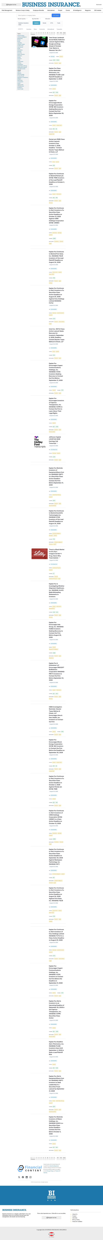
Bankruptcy (20, 38)
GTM (54, 539)
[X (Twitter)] (19, 1177)
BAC (54, 92)
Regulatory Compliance (22, 77)
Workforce (19, 87)
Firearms (19, 58)
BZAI (57, 1147)
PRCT (57, 693)
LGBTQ (19, 71)
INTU (54, 355)
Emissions (19, 55)
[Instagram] (30, 1177)
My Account (98, 4)
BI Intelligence (77, 10)
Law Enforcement (21, 68)
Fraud (18, 60)
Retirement (19, 80)
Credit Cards (20, 45)
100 (61, 33)
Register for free (12, 4)
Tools (58, 23)
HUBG (54, 652)
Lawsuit (19, 70)
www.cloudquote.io (54, 1166)
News (35, 29)
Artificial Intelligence (22, 37)
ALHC (54, 612)
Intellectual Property (22, 67)
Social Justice (20, 81)
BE (56, 128)
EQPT (54, 500)
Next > (64, 33)
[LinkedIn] (26, 1177)
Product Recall (20, 76)
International (50, 10)
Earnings (19, 51)
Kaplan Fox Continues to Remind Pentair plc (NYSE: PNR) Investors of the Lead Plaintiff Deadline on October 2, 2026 (57, 179)
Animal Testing (20, 35)
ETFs (51, 23)
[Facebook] (23, 1177)
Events (68, 10)
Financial (56, 63)
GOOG (54, 60)
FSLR (54, 277)
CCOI (62, 390)
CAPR (57, 426)
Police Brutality (20, 74)
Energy (19, 57)
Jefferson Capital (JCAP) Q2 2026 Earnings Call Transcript (55, 440)
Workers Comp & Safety (22, 10)
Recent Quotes (22, 18)
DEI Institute (97, 10)
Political (50, 921)
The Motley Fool (54, 449)
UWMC (54, 238)
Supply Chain (20, 84)
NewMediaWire (54, 85)
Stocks (44, 23)
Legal (60, 63)
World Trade (20, 89)
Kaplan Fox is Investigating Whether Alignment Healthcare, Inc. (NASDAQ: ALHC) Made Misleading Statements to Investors (56, 590)
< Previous (33, 33)
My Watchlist (35, 18)
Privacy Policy (50, 1171)
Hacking (19, 63)
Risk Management (7, 10)
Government (20, 61)
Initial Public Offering (22, 66)
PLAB (57, 92)
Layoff (55, 544)
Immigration (20, 64)
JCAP (54, 456)
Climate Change (21, 44)
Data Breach (20, 47)
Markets (36, 23)
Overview (28, 29)
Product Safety (52, 431)
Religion (19, 79)
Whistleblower (20, 86)
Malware (19, 73)
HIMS (62, 731)
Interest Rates (61, 321)
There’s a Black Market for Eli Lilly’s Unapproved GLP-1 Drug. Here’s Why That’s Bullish (56, 554)
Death (18, 48)
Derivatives (20, 50)
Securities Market (52, 505)
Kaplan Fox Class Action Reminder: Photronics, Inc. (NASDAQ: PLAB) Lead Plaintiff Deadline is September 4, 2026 (56, 73)
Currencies (42, 29)
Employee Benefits (38, 10)
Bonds (18, 40)
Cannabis (19, 42)
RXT (53, 877)
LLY (53, 573)
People (60, 10)
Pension (50, 202)
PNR (54, 165)
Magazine (88, 10)
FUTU (54, 318)
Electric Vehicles (21, 54)
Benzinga (52, 56)
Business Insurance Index (23, 23)
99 (57, 33)
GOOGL (57, 60)
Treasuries (59, 29)
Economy (19, 53)
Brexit (18, 41)
